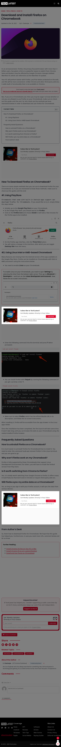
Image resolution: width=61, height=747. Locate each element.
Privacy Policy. (36, 627)
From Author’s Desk (12, 140)
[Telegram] (17, 644)
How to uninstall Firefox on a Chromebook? (20, 128)
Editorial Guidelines (54, 735)
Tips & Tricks (10, 11)
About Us (50, 727)
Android (16, 730)
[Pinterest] (13, 644)
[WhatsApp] (10, 644)
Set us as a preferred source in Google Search (17, 91)
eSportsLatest (6, 735)
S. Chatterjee (25, 23)
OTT (23, 727)
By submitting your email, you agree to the (23, 627)
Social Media (26, 735)
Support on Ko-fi (30, 609)
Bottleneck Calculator (48, 744)
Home (3, 11)
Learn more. (10, 63)
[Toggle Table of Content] (55, 109)
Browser (7, 653)
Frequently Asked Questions (13, 125)
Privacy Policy (52, 732)
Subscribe (52, 623)
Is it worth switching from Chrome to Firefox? (21, 134)
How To (19, 11)
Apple (16, 735)
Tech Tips (25, 732)
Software (37, 727)
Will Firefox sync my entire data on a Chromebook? (23, 137)
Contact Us (51, 730)
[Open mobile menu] (54, 3)
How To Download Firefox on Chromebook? (18, 114)
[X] (6, 644)
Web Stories (38, 732)
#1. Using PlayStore (12, 117)
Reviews (25, 730)
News (15, 727)
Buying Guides (39, 735)
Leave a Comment (10, 635)
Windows (17, 732)
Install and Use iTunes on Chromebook (20, 553)
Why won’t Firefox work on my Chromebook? (20, 131)
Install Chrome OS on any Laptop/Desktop (21, 551)
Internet (29, 653)
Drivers (36, 730)
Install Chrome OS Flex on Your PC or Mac (21, 549)
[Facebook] (3, 644)
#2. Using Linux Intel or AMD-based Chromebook (22, 120)
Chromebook (18, 653)
